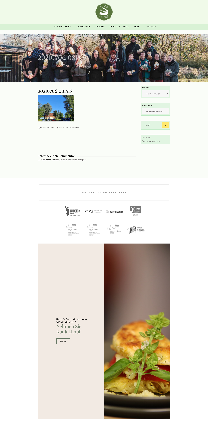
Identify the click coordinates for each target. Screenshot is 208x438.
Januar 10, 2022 (62, 128)
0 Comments (74, 128)
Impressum (146, 137)
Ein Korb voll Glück (47, 128)
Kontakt (63, 341)
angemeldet (51, 159)
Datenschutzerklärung (151, 141)
